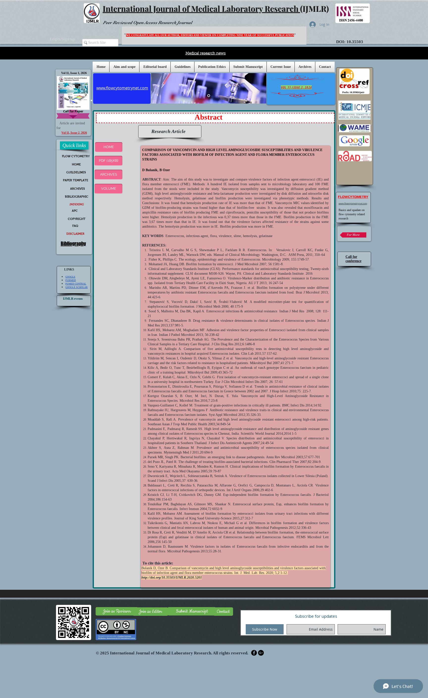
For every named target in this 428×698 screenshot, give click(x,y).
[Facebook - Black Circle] (254, 653)
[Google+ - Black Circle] (261, 653)
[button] (182, 67)
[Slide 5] (208, 95)
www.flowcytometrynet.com (353, 203)
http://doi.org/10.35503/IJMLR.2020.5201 (171, 577)
